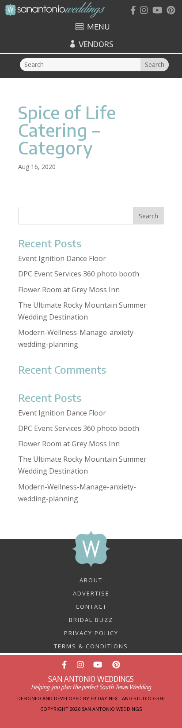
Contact (91, 606)
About (91, 579)
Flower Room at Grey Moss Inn (69, 289)
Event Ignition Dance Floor (62, 258)
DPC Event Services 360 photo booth (78, 274)
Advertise (91, 592)
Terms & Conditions (91, 645)
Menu (98, 27)
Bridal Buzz (91, 619)
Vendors (96, 44)
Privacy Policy (91, 632)
